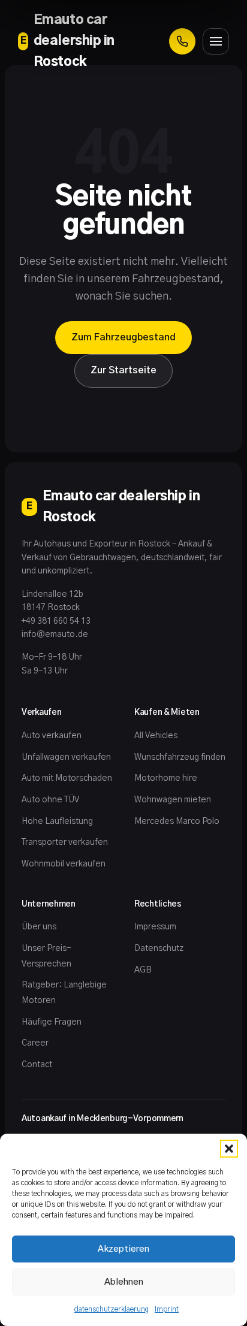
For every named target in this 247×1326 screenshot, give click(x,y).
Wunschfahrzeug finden (179, 757)
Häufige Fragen (52, 1022)
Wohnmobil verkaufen (64, 864)
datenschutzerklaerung (111, 1309)
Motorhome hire (165, 778)
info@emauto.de (55, 634)
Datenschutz (158, 948)
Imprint (167, 1309)
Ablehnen (123, 1281)
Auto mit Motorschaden (67, 778)
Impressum (155, 927)
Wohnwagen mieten (172, 800)
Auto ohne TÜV (50, 800)
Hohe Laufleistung (57, 821)
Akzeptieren (123, 1249)
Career (35, 1043)
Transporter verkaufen (65, 842)
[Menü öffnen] (216, 41)
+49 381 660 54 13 (56, 621)
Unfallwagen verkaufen (66, 757)
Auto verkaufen (52, 736)
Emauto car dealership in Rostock (67, 40)
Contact (37, 1065)
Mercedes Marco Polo (176, 821)
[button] (229, 1149)
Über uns (39, 927)
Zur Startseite (123, 370)
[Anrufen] (182, 41)
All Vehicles (155, 736)
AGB (143, 970)
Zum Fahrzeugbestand (123, 337)
